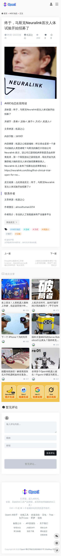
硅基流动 (35, 514)
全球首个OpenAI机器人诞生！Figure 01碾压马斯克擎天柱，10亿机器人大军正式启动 (45, 373)
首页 (5, 13)
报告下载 (30, 531)
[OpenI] (9, 4)
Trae (51, 514)
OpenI (22, 549)
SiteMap (48, 549)
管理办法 (17, 527)
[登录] (51, 4)
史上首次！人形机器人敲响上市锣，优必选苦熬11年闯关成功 (14, 304)
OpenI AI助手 (11, 514)
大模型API (31, 527)
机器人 (46, 121)
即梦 (33, 518)
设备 (23, 121)
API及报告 (30, 523)
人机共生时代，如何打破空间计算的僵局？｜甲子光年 (45, 304)
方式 (38, 121)
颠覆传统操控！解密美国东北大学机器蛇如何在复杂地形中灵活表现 (14, 373)
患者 (15, 121)
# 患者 (26, 229)
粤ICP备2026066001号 (35, 549)
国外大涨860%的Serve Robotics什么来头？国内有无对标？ (46, 339)
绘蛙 (40, 518)
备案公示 (17, 523)
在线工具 (24, 514)
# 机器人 (45, 229)
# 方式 (35, 229)
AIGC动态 (13, 13)
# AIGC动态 (15, 229)
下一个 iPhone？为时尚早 (14, 337)
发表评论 (50, 453)
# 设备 (18, 234)
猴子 (30, 121)
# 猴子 (9, 234)
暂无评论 (12, 407)
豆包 (44, 514)
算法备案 (17, 531)
